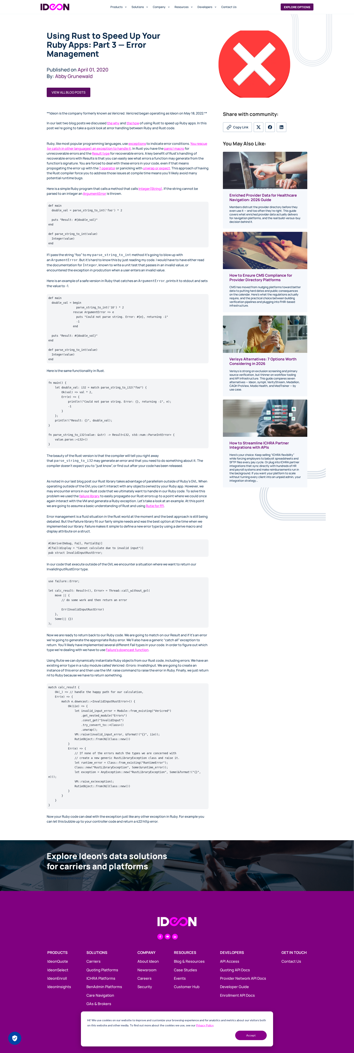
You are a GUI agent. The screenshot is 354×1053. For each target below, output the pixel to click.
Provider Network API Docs (243, 978)
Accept (251, 1035)
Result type (101, 153)
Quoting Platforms (102, 969)
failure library (89, 496)
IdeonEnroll (57, 978)
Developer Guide (234, 986)
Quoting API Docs (235, 969)
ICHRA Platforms (100, 978)
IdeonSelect (57, 969)
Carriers (93, 961)
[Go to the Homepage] (177, 921)
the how (133, 123)
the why (113, 123)
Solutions (138, 7)
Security (144, 986)
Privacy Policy (204, 1025)
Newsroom (147, 969)
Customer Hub (187, 986)
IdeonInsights (59, 986)
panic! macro (174, 148)
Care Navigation (100, 995)
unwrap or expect (156, 168)
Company (159, 7)
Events (180, 978)
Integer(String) (150, 188)
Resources (181, 7)
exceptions (137, 143)
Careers (144, 978)
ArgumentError (94, 193)
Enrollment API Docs (237, 995)
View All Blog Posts (68, 92)
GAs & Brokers (98, 1003)
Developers (204, 7)
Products (116, 7)
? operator (107, 168)
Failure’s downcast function (127, 650)
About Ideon (148, 961)
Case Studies (185, 969)
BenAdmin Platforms (104, 986)
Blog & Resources (189, 961)
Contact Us (228, 7)
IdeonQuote (57, 961)
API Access (229, 961)
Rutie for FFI (155, 506)
